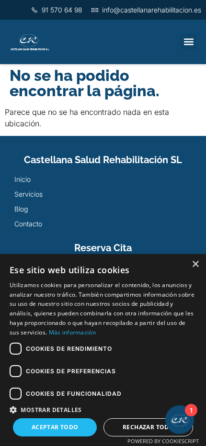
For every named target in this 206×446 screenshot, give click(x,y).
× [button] (195, 264)
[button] (188, 42)
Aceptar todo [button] (55, 427)
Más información (72, 332)
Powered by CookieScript (163, 441)
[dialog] (103, 350)
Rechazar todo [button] (148, 427)
